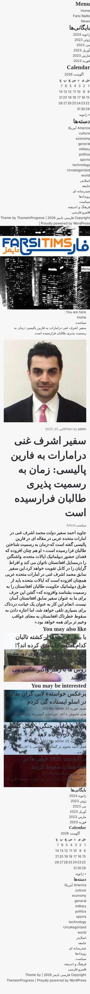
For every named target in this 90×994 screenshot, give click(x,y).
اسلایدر (85, 181)
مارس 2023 (81, 55)
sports (85, 159)
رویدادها (84, 196)
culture (84, 133)
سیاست (84, 202)
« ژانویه (84, 115)
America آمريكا (79, 128)
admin (82, 429)
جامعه (86, 186)
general (84, 144)
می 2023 (83, 45)
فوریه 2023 (82, 61)
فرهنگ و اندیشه (79, 207)
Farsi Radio (81, 16)
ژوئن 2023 (82, 40)
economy (83, 138)
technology (81, 165)
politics (84, 154)
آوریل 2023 (82, 50)
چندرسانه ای (81, 191)
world (85, 175)
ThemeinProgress (30, 218)
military (84, 149)
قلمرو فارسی (81, 212)
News (85, 21)
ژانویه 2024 (81, 34)
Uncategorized (78, 170)
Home (85, 11)
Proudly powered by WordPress (65, 223)
